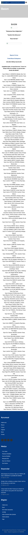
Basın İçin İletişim (6, 461)
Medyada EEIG (5, 458)
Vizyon (2, 427)
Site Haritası (5, 463)
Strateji (2, 434)
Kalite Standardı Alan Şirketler (9, 514)
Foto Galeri (4, 451)
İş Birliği (4, 512)
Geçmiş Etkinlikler (6, 456)
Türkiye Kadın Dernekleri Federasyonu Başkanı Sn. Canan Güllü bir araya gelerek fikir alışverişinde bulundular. (12, 490)
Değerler (3, 429)
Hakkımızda (3, 422)
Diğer (3, 519)
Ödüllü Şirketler (5, 516)
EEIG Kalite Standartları (7, 509)
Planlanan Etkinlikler (6, 453)
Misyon (2, 425)
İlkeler (2, 432)
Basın (3, 507)
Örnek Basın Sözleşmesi (14, 58)
